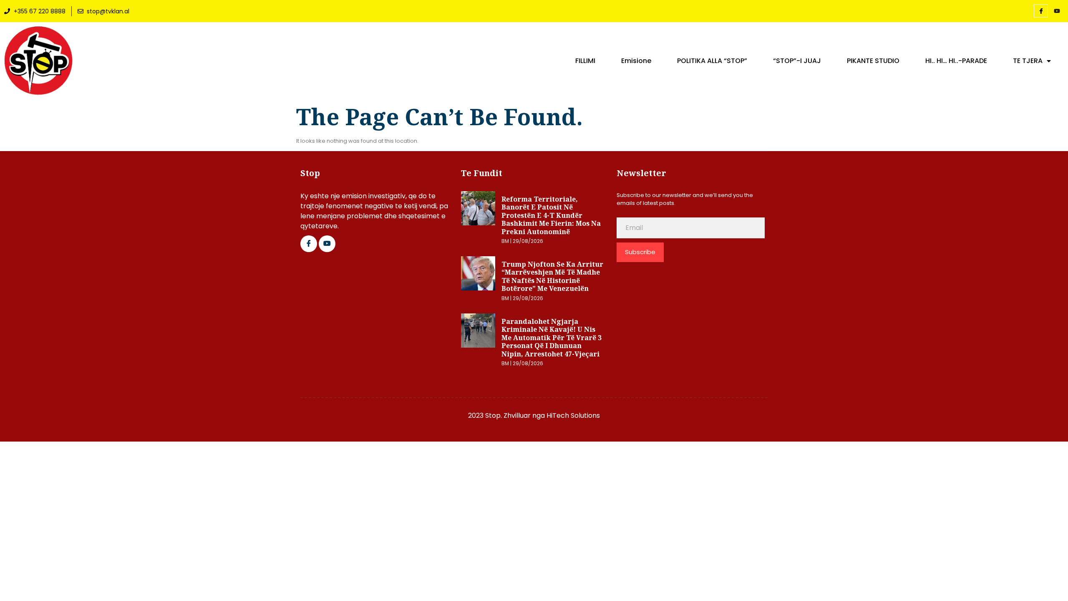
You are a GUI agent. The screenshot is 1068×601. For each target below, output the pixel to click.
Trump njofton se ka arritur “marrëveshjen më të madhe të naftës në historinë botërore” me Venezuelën (552, 276)
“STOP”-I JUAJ (797, 61)
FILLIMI (585, 61)
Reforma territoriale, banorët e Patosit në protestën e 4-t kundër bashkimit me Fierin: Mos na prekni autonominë (551, 215)
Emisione (636, 61)
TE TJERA (1028, 61)
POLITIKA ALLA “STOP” (712, 61)
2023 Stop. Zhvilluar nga (507, 415)
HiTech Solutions (573, 415)
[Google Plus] (327, 243)
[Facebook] (1041, 11)
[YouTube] (1057, 11)
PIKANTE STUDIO (873, 61)
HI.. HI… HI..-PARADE (956, 61)
